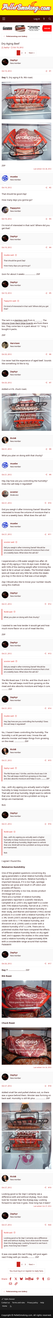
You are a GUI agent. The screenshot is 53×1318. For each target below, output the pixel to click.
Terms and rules (18, 1302)
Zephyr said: (9, 768)
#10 (49, 503)
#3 (50, 219)
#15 (49, 760)
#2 (50, 187)
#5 (50, 293)
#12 (49, 604)
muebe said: (9, 255)
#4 (50, 247)
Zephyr (7, 47)
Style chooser (9, 1299)
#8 (50, 449)
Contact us (5, 1302)
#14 (49, 708)
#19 (49, 1187)
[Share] (46, 71)
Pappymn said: (10, 301)
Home (4, 1306)
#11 (49, 534)
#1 (50, 71)
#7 (50, 382)
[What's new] (44, 18)
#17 (49, 963)
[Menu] (4, 19)
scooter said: (9, 542)
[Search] (49, 18)
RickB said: (8, 611)
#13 (49, 653)
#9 (50, 474)
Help (42, 1302)
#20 (49, 1225)
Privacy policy (32, 1302)
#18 (49, 1086)
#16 (49, 824)
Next (31, 53)
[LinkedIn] (26, 1278)
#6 (50, 354)
